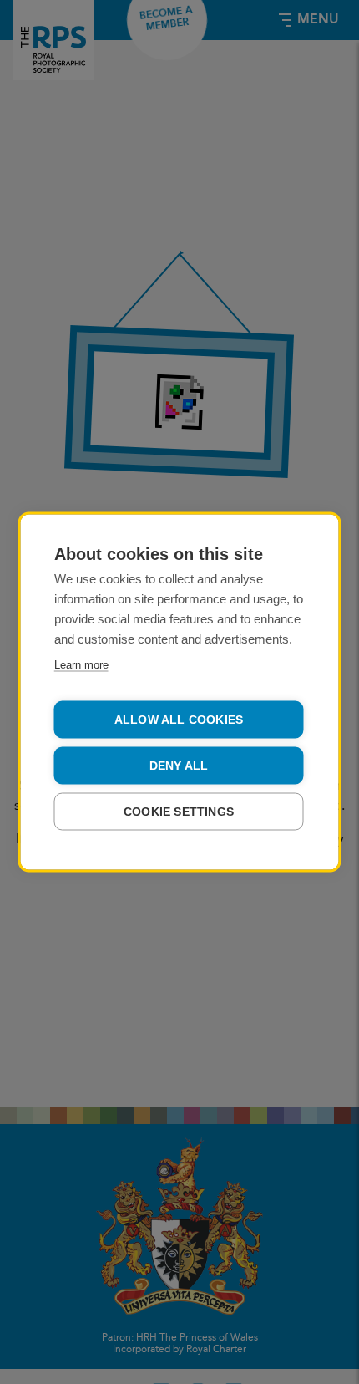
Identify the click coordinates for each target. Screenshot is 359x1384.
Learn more (81, 665)
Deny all (179, 766)
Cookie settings (179, 812)
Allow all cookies (178, 720)
